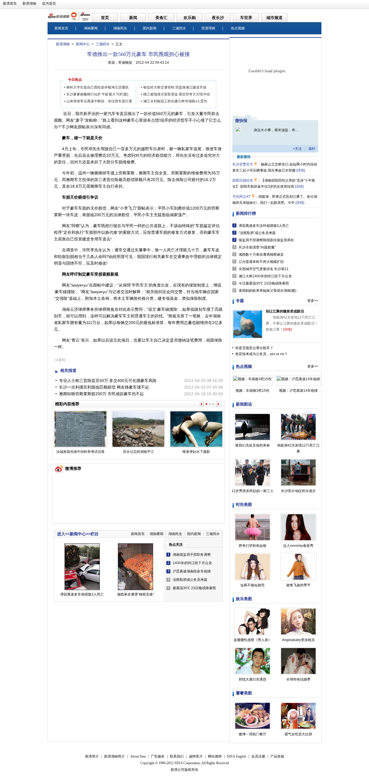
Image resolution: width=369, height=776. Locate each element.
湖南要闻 (91, 28)
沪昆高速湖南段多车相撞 (192, 571)
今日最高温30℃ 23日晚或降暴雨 (264, 283)
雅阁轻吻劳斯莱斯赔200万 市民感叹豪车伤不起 (101, 393)
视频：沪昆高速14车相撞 (298, 391)
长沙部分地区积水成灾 (298, 491)
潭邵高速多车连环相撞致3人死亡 (264, 226)
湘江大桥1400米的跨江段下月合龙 (265, 276)
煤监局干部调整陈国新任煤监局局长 (266, 240)
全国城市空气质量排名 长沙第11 (264, 269)
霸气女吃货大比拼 (298, 734)
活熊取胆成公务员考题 (190, 580)
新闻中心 (83, 44)
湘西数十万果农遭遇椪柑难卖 (261, 255)
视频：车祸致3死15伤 (252, 391)
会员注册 (258, 756)
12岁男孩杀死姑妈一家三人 (252, 491)
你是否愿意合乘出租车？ (254, 348)
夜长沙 (218, 17)
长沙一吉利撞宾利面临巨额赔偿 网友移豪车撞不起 (104, 387)
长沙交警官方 (242, 164)
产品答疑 (277, 756)
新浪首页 (10, 3)
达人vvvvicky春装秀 (298, 546)
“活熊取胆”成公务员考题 (257, 233)
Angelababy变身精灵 (298, 640)
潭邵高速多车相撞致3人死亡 (82, 594)
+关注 (297, 149)
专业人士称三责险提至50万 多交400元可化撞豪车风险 (108, 380)
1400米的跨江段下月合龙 (192, 563)
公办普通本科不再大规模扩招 (261, 262)
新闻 (133, 17)
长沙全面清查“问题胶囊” (257, 247)
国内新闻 (150, 28)
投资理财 (208, 28)
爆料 (311, 149)
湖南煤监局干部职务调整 (192, 555)
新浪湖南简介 (114, 756)
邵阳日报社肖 (242, 180)
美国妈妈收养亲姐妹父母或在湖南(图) (267, 291)
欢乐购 (190, 17)
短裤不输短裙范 (252, 585)
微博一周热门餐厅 (252, 734)
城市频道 (274, 17)
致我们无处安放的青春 (252, 445)
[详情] (300, 170)
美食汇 (161, 17)
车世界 (246, 17)
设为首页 (49, 3)
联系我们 (177, 756)
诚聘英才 (196, 756)
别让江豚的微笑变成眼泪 (285, 311)
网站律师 (215, 756)
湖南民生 (120, 28)
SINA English (236, 756)
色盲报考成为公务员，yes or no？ (261, 354)
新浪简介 (92, 756)
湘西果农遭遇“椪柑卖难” (135, 594)
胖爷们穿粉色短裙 (252, 546)
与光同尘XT (241, 197)
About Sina (138, 756)
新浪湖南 (29, 3)
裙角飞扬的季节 (298, 585)
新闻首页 (61, 28)
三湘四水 (179, 28)
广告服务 (158, 756)
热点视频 (238, 28)
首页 (105, 17)
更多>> (312, 301)
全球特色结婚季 (298, 679)
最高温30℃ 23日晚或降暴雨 (194, 588)
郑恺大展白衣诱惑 (252, 679)
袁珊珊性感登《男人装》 (253, 640)
